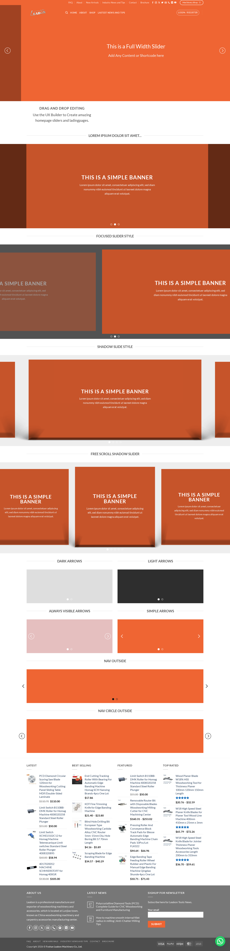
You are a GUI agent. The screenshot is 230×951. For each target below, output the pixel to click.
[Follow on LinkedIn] (172, 3)
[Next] (222, 50)
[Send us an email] (166, 3)
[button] (188, 12)
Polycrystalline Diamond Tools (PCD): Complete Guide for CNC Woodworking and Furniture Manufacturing (119, 906)
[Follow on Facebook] (153, 3)
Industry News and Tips (113, 2)
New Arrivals (92, 2)
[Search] (66, 12)
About (79, 2)
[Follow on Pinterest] (60, 928)
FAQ (70, 2)
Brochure (144, 2)
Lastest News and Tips (111, 12)
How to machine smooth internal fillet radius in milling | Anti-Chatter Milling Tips (118, 921)
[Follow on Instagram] (156, 3)
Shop (92, 12)
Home (73, 12)
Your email (153, 909)
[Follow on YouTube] (175, 3)
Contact (133, 2)
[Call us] (169, 3)
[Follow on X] (159, 3)
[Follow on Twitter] (162, 3)
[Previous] (8, 50)
